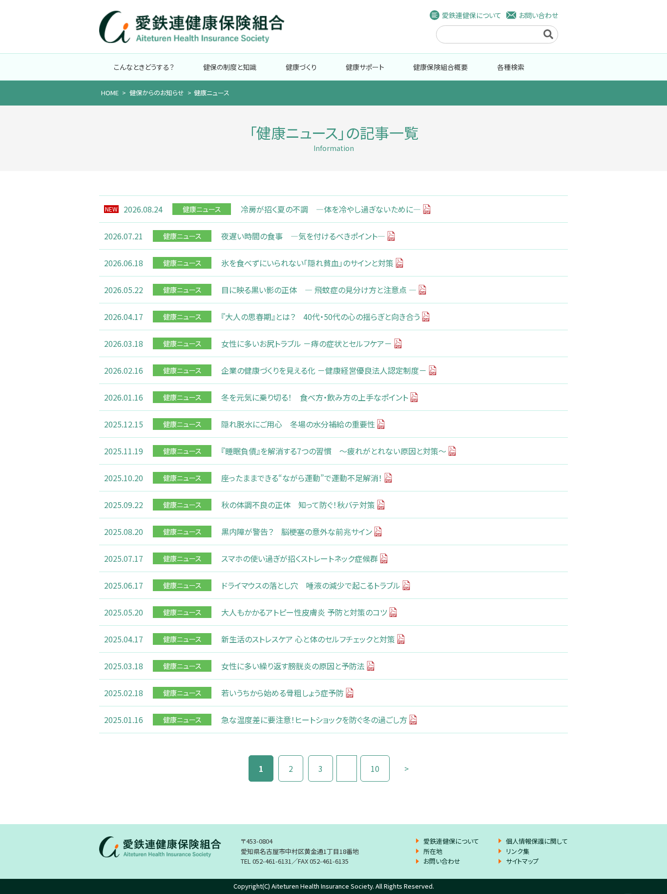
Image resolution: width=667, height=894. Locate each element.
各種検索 (510, 67)
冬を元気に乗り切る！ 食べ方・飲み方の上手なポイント (314, 397)
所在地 (432, 851)
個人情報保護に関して (537, 841)
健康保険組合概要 (440, 67)
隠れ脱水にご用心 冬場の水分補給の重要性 (298, 424)
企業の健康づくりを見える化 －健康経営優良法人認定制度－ (324, 370)
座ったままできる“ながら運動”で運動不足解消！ (301, 478)
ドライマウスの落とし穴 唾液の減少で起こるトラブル (310, 585)
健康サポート (365, 67)
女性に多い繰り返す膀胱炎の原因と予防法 (293, 666)
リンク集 (517, 851)
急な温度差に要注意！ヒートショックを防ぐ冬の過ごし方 (314, 719)
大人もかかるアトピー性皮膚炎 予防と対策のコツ (304, 612)
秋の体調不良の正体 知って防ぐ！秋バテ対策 (298, 505)
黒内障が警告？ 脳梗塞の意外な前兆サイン (296, 531)
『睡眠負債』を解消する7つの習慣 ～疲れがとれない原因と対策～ (333, 451)
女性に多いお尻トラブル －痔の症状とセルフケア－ (306, 343)
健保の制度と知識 (229, 67)
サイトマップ (522, 861)
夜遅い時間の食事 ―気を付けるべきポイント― (303, 236)
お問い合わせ (538, 15)
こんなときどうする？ (144, 67)
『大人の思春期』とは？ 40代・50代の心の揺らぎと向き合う (320, 316)
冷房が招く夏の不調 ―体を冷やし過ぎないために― (331, 209)
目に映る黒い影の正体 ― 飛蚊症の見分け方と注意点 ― (319, 290)
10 (375, 768)
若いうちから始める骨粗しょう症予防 (282, 693)
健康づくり (301, 67)
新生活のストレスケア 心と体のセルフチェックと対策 (308, 639)
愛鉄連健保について (471, 15)
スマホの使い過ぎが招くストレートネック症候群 (299, 558)
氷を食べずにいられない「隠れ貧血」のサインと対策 (307, 263)
